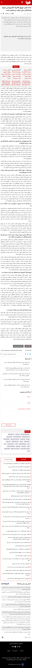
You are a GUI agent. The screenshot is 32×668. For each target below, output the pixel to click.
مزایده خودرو (24, 446)
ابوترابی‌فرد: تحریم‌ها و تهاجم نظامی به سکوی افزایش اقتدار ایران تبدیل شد (16, 574)
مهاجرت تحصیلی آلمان (26, 437)
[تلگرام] (30, 354)
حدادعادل (27, 346)
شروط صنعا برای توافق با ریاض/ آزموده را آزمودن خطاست (17, 570)
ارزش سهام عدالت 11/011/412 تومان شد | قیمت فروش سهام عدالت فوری (26, 83)
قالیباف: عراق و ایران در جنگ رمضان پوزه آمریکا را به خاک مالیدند (16, 534)
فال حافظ (28, 439)
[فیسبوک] (25, 354)
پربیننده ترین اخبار (8, 459)
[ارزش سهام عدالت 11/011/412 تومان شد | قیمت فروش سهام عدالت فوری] (26, 74)
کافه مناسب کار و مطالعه (15, 439)
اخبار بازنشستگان (11, 434)
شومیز (28, 451)
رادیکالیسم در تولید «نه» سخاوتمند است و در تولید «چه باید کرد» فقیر (16, 559)
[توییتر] (27, 354)
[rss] (19, 647)
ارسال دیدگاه (8, 425)
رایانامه (28, 403)
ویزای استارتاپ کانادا (17, 437)
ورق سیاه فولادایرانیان (22, 444)
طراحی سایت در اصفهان (15, 448)
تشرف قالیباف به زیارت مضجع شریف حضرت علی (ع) (18, 542)
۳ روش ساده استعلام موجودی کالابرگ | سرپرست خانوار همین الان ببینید (16, 512)
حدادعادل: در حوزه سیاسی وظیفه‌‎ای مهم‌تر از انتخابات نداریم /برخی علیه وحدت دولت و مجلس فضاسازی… (17, 369)
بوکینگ (16, 444)
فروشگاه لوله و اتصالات (11, 446)
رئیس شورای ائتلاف (17, 346)
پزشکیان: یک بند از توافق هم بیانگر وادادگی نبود (19, 552)
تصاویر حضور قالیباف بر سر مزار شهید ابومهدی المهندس (18, 531)
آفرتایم (28, 446)
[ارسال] (4, 14)
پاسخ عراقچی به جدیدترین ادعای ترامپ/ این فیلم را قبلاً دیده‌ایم (16, 499)
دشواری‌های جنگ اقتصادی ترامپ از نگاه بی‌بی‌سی (19, 467)
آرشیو (8, 651)
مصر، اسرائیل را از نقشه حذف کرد (23, 556)
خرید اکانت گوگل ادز (15, 441)
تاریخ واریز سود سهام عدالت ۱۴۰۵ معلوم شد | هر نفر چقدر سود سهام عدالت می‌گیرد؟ (16, 83)
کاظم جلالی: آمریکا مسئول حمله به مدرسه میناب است (18, 567)
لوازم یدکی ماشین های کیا (25, 448)
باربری (5, 444)
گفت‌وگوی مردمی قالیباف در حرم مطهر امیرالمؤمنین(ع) (18, 549)
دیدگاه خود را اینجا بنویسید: (24, 409)
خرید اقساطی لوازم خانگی (25, 434)
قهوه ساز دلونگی (7, 448)
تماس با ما (14, 651)
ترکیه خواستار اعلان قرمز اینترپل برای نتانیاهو (20, 496)
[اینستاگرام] (17, 647)
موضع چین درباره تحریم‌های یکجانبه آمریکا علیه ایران (18, 578)
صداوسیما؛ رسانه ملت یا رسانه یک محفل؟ (21, 564)
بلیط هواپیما (18, 446)
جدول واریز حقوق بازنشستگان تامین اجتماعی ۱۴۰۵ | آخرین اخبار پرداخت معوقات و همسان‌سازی (16, 522)
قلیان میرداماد (22, 439)
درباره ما (22, 651)
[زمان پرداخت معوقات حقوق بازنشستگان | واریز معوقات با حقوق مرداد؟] (6, 74)
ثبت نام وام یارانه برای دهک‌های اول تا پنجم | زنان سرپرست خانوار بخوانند (16, 527)
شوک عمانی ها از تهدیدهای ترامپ (22, 546)
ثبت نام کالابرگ (27, 441)
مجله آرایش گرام (6, 439)
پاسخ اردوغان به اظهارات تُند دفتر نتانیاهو (21, 470)
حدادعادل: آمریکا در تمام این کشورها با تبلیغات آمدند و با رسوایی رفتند (16, 380)
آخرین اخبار (23, 459)
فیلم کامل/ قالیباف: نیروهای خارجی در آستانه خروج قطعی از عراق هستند (16, 480)
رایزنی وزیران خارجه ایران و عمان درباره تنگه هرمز (19, 477)
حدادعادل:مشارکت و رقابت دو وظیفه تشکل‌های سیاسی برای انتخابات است (16, 386)
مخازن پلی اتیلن (9, 437)
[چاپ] (2, 14)
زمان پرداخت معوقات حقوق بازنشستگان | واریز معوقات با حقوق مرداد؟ (6, 83)
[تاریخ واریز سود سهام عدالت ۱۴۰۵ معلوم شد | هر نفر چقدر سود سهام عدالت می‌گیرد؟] (16, 74)
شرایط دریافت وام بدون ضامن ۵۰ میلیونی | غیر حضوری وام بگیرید (16, 473)
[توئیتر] (13, 647)
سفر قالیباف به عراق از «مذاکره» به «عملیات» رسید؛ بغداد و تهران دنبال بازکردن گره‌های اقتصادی (16, 492)
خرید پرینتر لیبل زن (10, 444)
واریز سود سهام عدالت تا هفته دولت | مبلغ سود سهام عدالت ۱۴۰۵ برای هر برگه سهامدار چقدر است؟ (16, 503)
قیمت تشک (17, 434)
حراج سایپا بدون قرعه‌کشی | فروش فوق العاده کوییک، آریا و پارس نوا (16, 508)
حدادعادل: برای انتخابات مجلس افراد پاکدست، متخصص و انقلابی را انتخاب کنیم (15, 375)
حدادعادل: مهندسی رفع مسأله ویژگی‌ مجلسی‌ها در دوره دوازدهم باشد (16, 363)
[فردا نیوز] (28, 4)
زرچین (28, 444)
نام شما (28, 397)
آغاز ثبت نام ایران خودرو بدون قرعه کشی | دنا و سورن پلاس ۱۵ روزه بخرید (16, 517)
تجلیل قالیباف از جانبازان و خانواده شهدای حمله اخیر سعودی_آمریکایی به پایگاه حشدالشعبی (19, 538)
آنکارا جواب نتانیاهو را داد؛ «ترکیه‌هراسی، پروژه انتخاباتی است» (16, 463)
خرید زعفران (8, 441)
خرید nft (21, 441)
